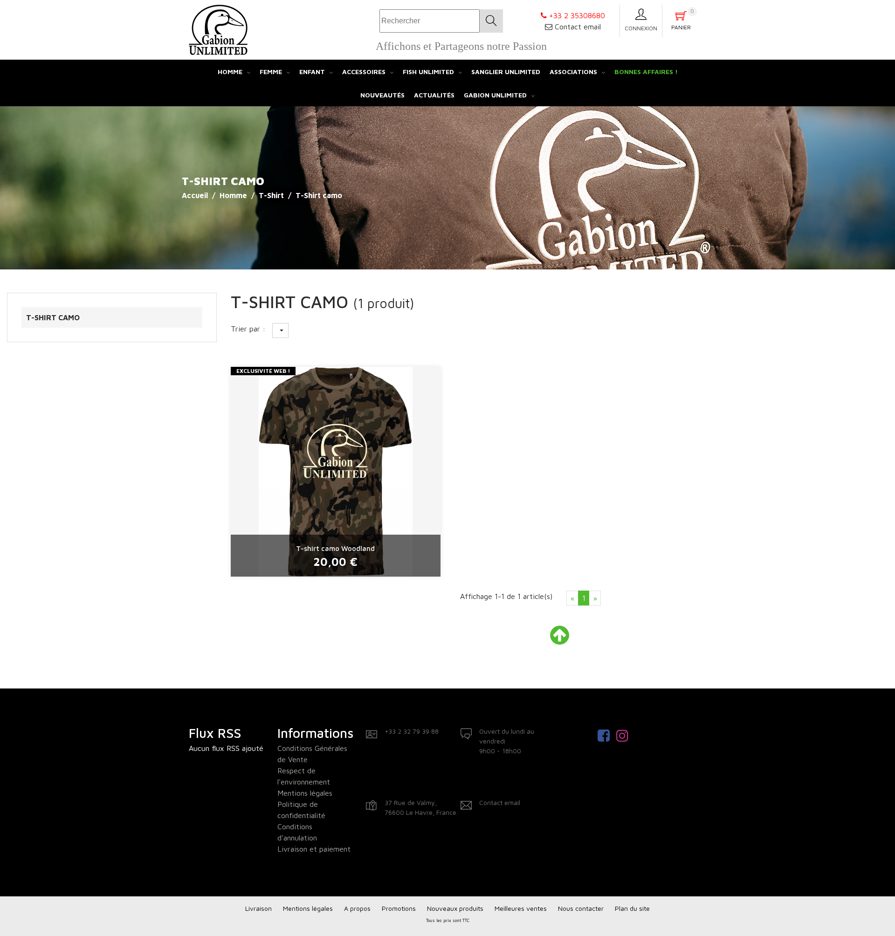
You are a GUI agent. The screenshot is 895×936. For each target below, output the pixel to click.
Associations (573, 72)
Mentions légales (304, 793)
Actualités (434, 95)
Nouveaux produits (455, 908)
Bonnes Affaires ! (646, 72)
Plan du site (632, 908)
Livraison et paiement (314, 849)
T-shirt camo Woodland (335, 548)
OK (491, 21)
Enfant (312, 72)
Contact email (578, 26)
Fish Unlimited (428, 72)
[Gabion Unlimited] (218, 29)
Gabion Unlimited (495, 95)
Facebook (607, 735)
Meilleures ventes (521, 908)
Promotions (399, 908)
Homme (230, 72)
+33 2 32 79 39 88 (412, 731)
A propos (357, 908)
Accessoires (364, 72)
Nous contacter (581, 908)
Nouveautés (382, 95)
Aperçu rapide (335, 577)
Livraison (258, 908)
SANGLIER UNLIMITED (505, 72)
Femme (271, 72)
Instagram (625, 735)
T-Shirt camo (53, 317)
